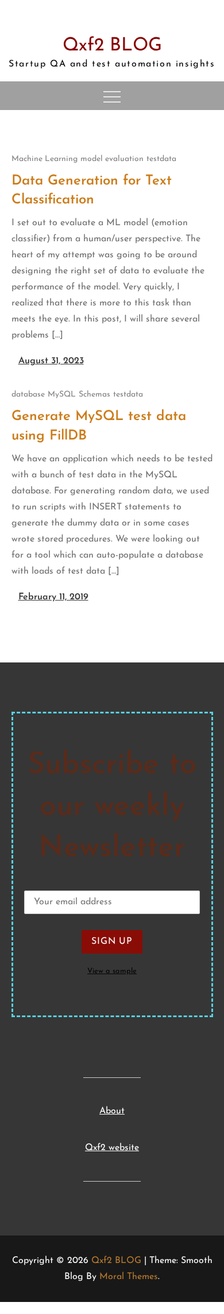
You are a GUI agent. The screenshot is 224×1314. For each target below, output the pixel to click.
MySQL (62, 394)
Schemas (94, 394)
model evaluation (112, 159)
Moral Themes (128, 1276)
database (28, 394)
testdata (161, 159)
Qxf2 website (112, 1147)
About (112, 1111)
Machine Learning (44, 159)
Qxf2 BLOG (112, 46)
